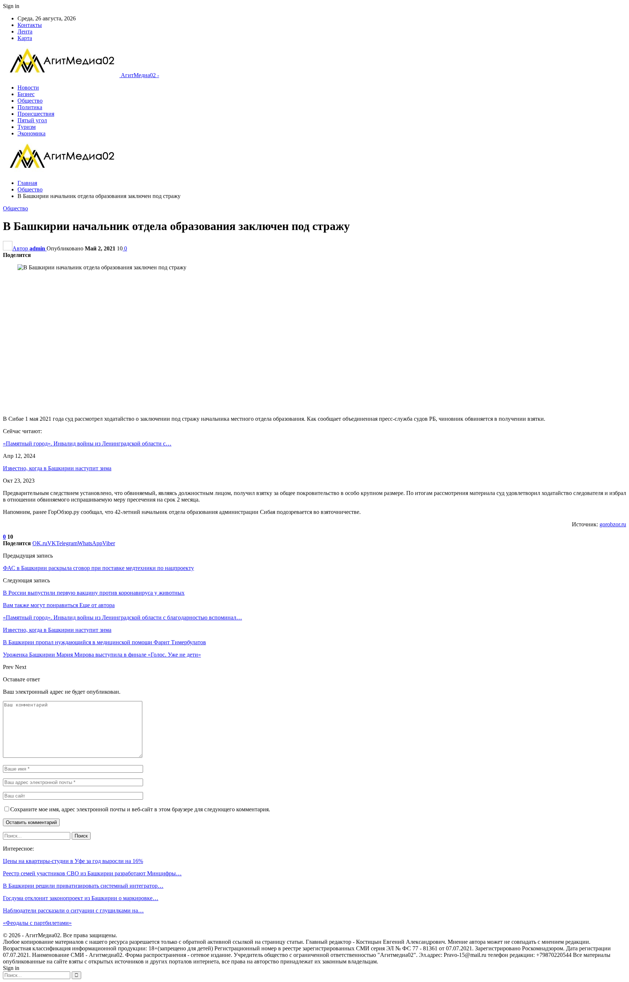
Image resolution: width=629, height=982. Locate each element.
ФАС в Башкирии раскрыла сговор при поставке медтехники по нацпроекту (98, 568)
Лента (24, 31)
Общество (30, 101)
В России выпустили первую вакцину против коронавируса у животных (94, 593)
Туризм (26, 127)
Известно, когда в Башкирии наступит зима (57, 468)
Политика (29, 107)
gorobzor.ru (613, 524)
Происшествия (35, 114)
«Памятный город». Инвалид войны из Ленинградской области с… (87, 443)
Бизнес (26, 94)
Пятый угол (32, 120)
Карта (24, 38)
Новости (28, 87)
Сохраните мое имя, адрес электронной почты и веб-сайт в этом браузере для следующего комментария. (140, 809)
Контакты (29, 25)
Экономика (31, 133)
